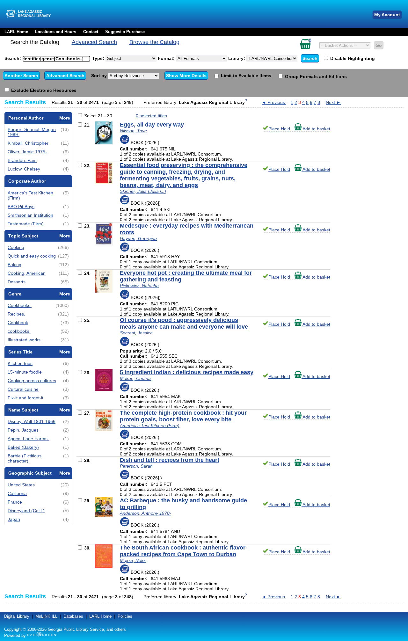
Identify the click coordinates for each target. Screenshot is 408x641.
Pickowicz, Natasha (139, 285)
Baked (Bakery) (23, 447)
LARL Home (16, 31)
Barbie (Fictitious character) (24, 458)
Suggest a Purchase (125, 31)
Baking (14, 264)
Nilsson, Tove (133, 130)
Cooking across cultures (32, 380)
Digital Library (16, 616)
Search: (13, 58)
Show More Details (186, 75)
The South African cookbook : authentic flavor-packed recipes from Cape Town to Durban (183, 550)
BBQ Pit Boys (21, 206)
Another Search (21, 75)
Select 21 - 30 (98, 115)
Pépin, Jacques (23, 430)
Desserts (17, 281)
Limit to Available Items (245, 75)
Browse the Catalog (154, 42)
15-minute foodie (25, 372)
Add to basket (316, 128)
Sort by (99, 75)
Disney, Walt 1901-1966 (31, 421)
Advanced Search (94, 42)
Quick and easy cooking (32, 256)
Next (333, 102)
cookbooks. (19, 331)
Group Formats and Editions (315, 76)
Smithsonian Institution (30, 215)
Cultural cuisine (23, 389)
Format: (167, 58)
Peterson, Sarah (136, 466)
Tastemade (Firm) (26, 223)
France (15, 502)
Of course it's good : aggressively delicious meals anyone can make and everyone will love (184, 323)
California (17, 493)
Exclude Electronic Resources (43, 90)
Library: (237, 58)
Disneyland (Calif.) (26, 510)
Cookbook (18, 322)
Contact (90, 31)
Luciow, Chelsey (24, 168)
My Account (387, 14)
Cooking (16, 247)
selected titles (151, 115)
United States (21, 484)
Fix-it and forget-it (25, 397)
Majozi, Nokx (133, 560)
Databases (73, 616)
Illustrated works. (25, 339)
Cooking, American (27, 273)
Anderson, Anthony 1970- (145, 513)
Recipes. (16, 314)
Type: (99, 58)
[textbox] (53, 58)
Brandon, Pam (22, 160)
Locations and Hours (55, 31)
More (64, 117)
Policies (125, 616)
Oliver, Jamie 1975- (27, 151)
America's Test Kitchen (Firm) (149, 425)
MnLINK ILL (46, 616)
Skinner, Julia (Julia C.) (143, 191)
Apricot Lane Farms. (28, 438)
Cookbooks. (20, 305)
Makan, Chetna (135, 378)
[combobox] (56, 59)
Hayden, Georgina (138, 238)
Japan (14, 519)
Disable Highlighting (352, 58)
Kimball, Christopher (28, 143)
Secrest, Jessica (136, 332)
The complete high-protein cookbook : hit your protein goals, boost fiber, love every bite (183, 416)
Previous (274, 102)
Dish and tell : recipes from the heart (169, 460)
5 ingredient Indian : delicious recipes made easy (186, 372)
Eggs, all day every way (152, 124)
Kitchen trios (20, 363)
